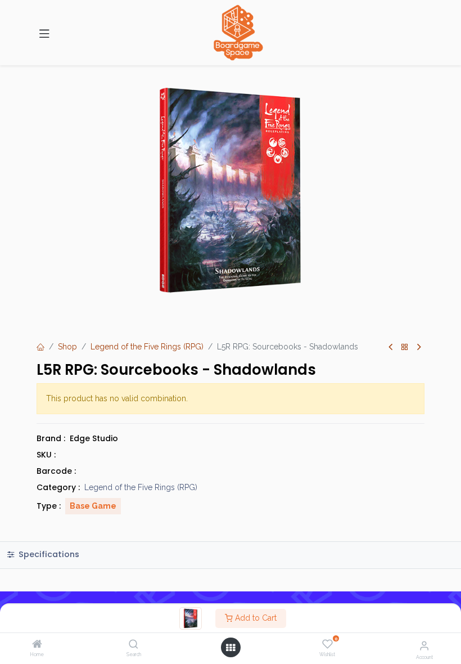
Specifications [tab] (47, 554)
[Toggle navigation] (44, 32)
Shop (67, 346)
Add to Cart (255, 617)
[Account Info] (424, 645)
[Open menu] (230, 647)
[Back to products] (405, 347)
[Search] (133, 644)
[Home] (37, 644)
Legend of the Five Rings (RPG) (147, 346)
